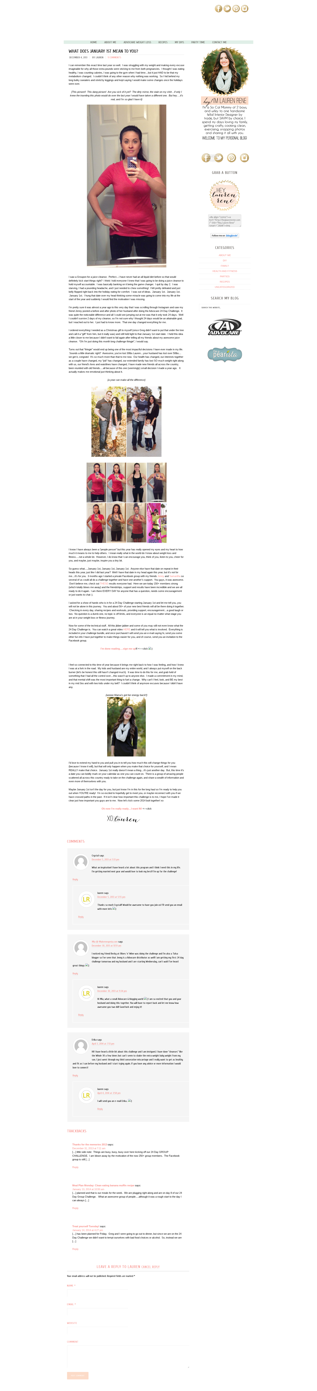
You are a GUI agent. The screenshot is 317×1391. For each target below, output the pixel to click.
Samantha (174, 576)
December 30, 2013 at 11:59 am (106, 945)
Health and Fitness (224, 271)
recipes (225, 281)
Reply (75, 879)
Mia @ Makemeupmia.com (105, 941)
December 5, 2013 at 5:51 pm (105, 859)
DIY (225, 260)
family (225, 265)
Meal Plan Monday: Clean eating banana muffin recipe (103, 1185)
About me (110, 42)
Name (71, 1285)
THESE (104, 583)
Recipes (162, 42)
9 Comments (114, 57)
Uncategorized (225, 287)
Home (93, 42)
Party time (198, 42)
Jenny (161, 576)
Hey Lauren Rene (105, 21)
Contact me (219, 42)
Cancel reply (150, 1267)
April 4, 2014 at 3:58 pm (109, 1093)
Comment (73, 1341)
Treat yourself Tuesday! (85, 1226)
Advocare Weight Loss (137, 42)
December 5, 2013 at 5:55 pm (111, 896)
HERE (126, 629)
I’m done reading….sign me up (118, 648)
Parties (224, 276)
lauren (134, 1266)
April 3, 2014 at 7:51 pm (103, 1043)
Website (72, 1323)
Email (71, 1304)
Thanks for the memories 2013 (89, 1144)
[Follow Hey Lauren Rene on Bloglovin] (225, 237)
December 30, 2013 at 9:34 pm (112, 991)
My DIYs (179, 42)
